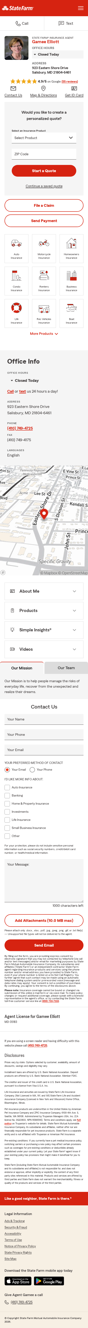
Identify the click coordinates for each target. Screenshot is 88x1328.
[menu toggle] (80, 8)
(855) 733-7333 (50, 1001)
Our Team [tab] (66, 668)
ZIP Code (21, 154)
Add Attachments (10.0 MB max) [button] (44, 920)
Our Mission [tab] (21, 668)
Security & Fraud (16, 1227)
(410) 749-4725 (20, 428)
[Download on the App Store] (18, 1280)
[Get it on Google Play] (49, 1280)
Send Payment (44, 221)
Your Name (15, 719)
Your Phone (16, 734)
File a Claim (44, 205)
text (22, 391)
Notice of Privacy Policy (20, 1246)
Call (10, 391)
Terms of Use (13, 1240)
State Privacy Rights (18, 1252)
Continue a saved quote (44, 186)
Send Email (44, 945)
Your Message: (18, 864)
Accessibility (13, 1233)
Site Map (10, 1258)
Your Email (15, 750)
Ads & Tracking (15, 1221)
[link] (22, 8)
